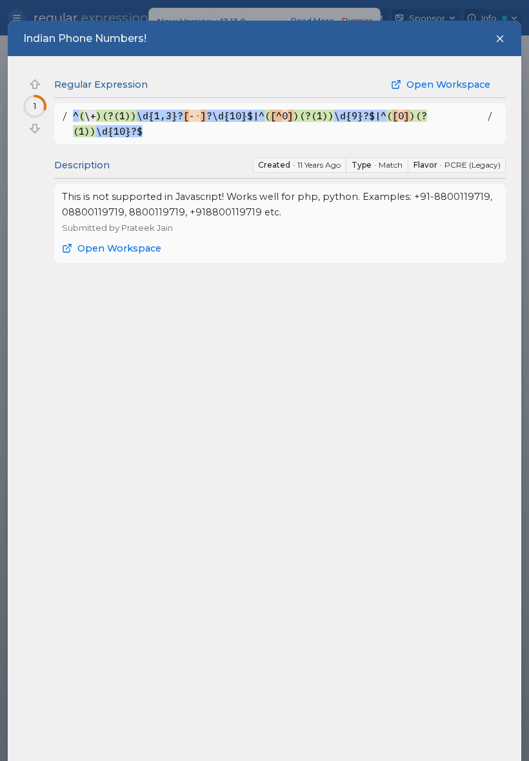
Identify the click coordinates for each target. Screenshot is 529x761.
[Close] (500, 38)
